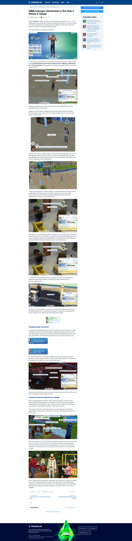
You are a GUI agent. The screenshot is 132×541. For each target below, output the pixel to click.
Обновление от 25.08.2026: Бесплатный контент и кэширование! (92, 35)
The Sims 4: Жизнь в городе (47, 491)
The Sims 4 (36, 6)
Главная (31, 6)
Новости (47, 2)
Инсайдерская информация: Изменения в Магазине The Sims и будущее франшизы (94, 22)
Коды (67, 2)
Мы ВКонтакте (82, 528)
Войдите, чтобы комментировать (53, 511)
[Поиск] (96, 2)
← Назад (30, 502)
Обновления (55, 2)
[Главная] (35, 2)
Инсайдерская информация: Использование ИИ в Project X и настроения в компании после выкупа (94, 41)
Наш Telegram (92, 528)
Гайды (62, 2)
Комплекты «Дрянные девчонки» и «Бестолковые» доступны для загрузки (94, 47)
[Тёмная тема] (99, 2)
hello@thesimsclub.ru (84, 533)
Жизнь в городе (71, 21)
